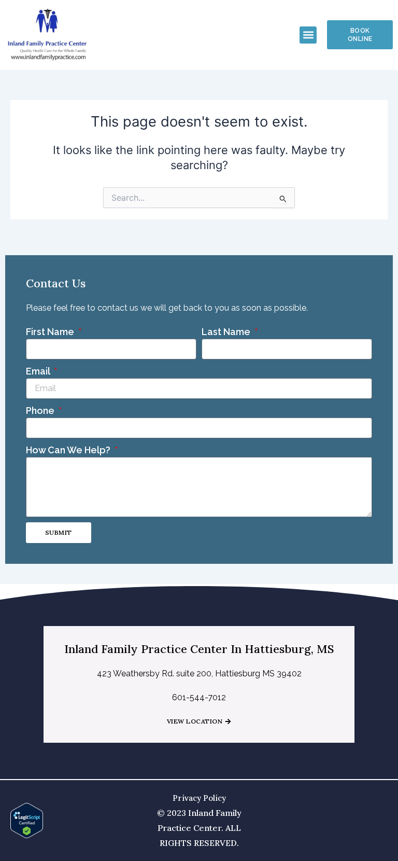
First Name (51, 331)
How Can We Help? (69, 450)
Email (39, 371)
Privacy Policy (199, 798)
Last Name (227, 331)
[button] (308, 35)
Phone (41, 410)
